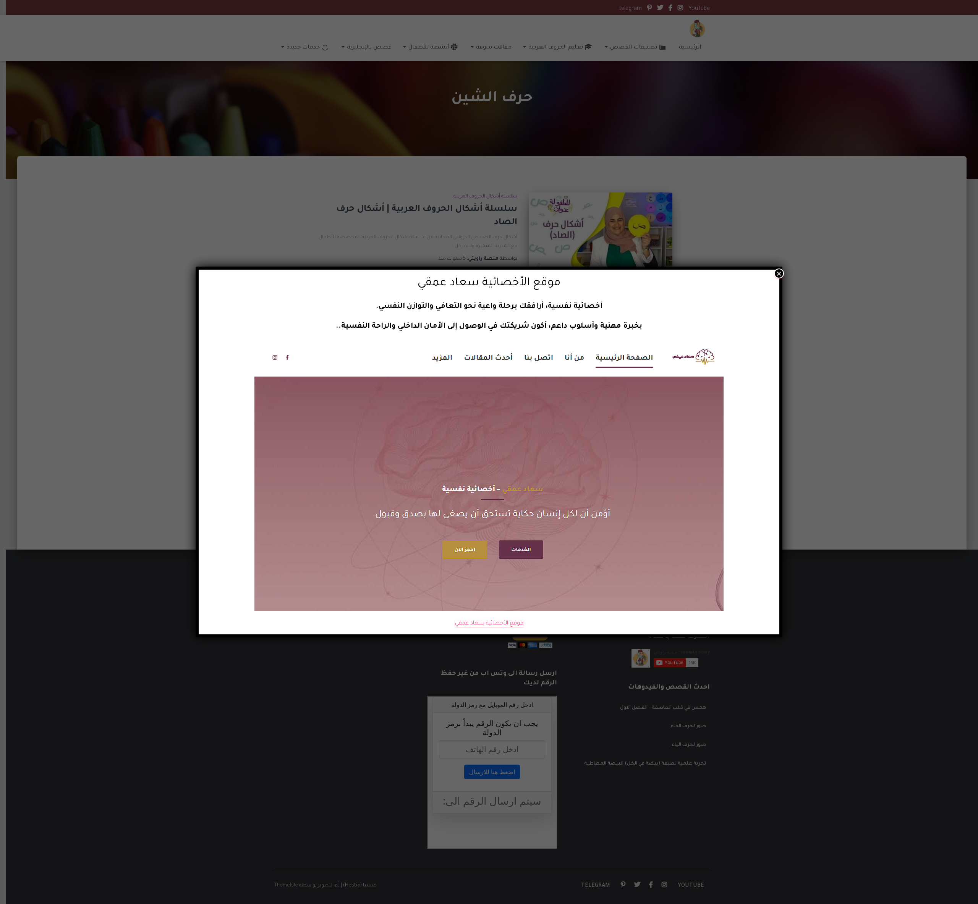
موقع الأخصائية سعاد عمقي (489, 624)
